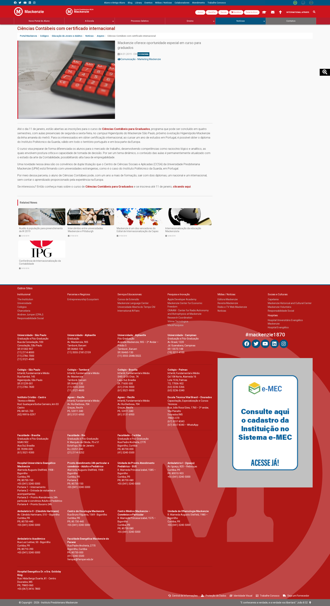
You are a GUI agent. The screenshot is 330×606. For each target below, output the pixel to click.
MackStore (237, 12)
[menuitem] (114, 3)
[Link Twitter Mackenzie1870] (20, 2)
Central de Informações (185, 595)
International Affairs (297, 12)
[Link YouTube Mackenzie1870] (25, 2)
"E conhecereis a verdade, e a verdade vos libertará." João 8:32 (274, 602)
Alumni (200, 12)
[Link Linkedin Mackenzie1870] (30, 2)
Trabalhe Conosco (269, 595)
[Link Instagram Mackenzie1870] (34, 2)
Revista (223, 12)
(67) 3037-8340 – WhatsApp (183, 424)
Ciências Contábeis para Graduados (126, 129)
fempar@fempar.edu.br (80, 559)
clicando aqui (182, 186)
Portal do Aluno (251, 12)
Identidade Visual (243, 595)
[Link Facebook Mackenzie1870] (15, 2)
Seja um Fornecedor (298, 595)
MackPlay (212, 12)
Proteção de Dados (216, 595)
